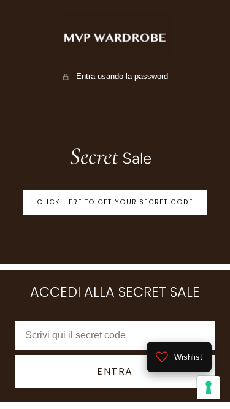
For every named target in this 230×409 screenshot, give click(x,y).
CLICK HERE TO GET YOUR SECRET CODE (115, 202)
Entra (115, 371)
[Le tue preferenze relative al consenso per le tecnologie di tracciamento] (208, 387)
